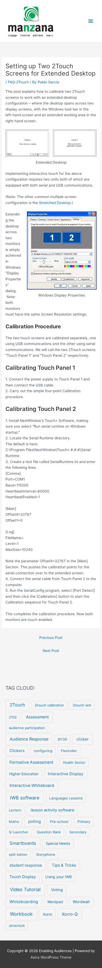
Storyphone (45, 854)
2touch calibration (49, 705)
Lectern (15, 810)
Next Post (51, 651)
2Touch (17, 704)
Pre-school (59, 821)
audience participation (27, 728)
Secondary (78, 832)
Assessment (37, 716)
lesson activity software (52, 810)
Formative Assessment (31, 762)
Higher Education (23, 774)
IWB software (24, 797)
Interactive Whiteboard (31, 785)
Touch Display (22, 876)
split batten (18, 854)
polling (34, 821)
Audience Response (29, 739)
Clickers (17, 750)
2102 (13, 717)
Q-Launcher (18, 832)
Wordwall (81, 901)
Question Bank (49, 832)
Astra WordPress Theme (51, 957)
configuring (43, 751)
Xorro (47, 914)
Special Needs (58, 843)
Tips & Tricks (64, 865)
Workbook (21, 914)
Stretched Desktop (55, 203)
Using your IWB (58, 876)
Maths (14, 821)
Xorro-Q (70, 914)
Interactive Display (65, 773)
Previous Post (51, 638)
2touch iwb (82, 705)
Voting (57, 889)
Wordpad (55, 901)
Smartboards (23, 843)
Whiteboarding (23, 901)
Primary (83, 821)
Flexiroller (69, 751)
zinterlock (17, 925)
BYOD (62, 739)
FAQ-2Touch (18, 82)
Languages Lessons (66, 798)
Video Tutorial (25, 889)
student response (25, 865)
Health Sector (74, 762)
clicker (82, 739)
